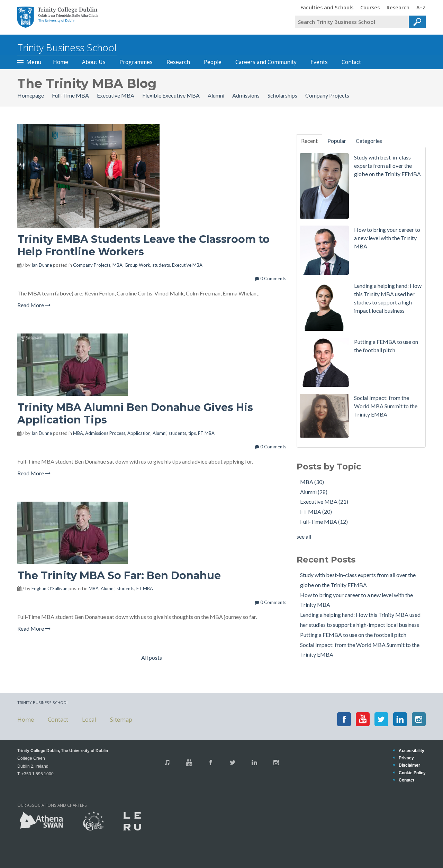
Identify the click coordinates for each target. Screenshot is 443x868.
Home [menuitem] (60, 62)
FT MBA (206, 433)
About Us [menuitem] (94, 62)
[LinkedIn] (400, 719)
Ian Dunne (41, 265)
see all (304, 536)
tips (192, 433)
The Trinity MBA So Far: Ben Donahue (119, 575)
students (161, 265)
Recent (309, 140)
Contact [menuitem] (351, 62)
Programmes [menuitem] (136, 62)
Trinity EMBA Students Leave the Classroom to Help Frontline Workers (143, 245)
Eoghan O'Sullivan (49, 588)
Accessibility (411, 750)
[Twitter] (381, 719)
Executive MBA (116, 95)
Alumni (216, 95)
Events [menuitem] (319, 62)
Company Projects (327, 95)
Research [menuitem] (398, 7)
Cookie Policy (412, 772)
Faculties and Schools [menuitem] (326, 7)
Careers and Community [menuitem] (266, 62)
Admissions (246, 95)
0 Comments (272, 278)
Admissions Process (105, 433)
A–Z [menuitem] (421, 7)
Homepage (31, 95)
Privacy (406, 758)
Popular (336, 140)
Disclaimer (409, 765)
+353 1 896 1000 (37, 773)
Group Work (137, 265)
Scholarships (283, 95)
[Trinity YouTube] (189, 762)
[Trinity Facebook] (210, 762)
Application (139, 433)
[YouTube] (363, 719)
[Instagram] (419, 719)
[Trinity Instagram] (276, 762)
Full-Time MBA (71, 95)
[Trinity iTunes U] (167, 762)
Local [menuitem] (89, 719)
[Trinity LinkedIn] (254, 762)
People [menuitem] (213, 62)
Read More (31, 305)
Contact (406, 780)
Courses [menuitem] (370, 7)
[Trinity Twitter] (232, 762)
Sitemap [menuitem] (121, 719)
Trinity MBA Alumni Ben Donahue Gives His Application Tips (135, 413)
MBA (117, 265)
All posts (151, 657)
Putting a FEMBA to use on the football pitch (353, 634)
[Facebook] (344, 719)
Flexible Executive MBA (171, 95)
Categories (369, 140)
